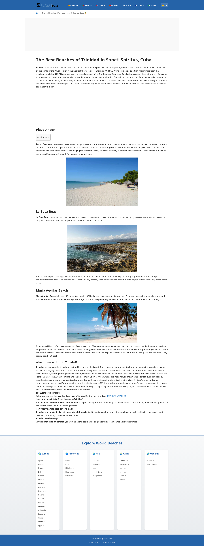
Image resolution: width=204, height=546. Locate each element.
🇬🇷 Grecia (127, 5)
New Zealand (152, 464)
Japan (95, 468)
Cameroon (124, 460)
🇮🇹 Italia (152, 5)
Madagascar (125, 464)
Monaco (41, 521)
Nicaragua (69, 472)
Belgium (41, 506)
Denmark (41, 491)
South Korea (97, 472)
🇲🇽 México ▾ (87, 5)
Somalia (123, 476)
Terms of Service (108, 542)
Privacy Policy (94, 542)
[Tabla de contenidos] (46, 137)
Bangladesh (97, 476)
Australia (150, 460)
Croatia (41, 479)
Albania (41, 483)
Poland (41, 502)
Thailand (96, 460)
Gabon (122, 479)
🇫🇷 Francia (139, 5)
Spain (40, 460)
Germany (41, 487)
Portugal (41, 464)
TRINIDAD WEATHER (116, 396)
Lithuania (42, 510)
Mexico (68, 460)
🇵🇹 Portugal (114, 5)
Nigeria (123, 472)
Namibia (123, 468)
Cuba (67, 464)
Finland (41, 495)
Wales (40, 518)
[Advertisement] (96, 34)
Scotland (41, 514)
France (41, 468)
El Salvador (69, 468)
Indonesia (96, 464)
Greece (41, 476)
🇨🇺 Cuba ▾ (100, 5)
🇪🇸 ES (164, 5)
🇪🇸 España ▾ (73, 5)
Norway (41, 499)
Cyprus (41, 525)
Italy (40, 472)
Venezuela (69, 476)
